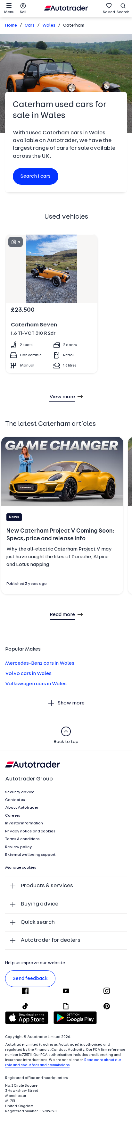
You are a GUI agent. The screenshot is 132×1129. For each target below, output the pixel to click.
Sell (23, 12)
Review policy (18, 847)
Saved (109, 12)
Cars (30, 25)
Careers (12, 816)
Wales (48, 25)
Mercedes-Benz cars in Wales (39, 663)
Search (123, 12)
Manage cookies (20, 868)
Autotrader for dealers (50, 940)
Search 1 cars (36, 176)
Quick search (38, 922)
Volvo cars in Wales (28, 673)
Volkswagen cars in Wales (36, 684)
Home (11, 25)
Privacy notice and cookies (30, 831)
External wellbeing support (30, 855)
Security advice (20, 792)
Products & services (47, 886)
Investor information (24, 823)
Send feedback (30, 978)
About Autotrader (21, 808)
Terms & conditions (22, 839)
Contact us (15, 800)
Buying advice (39, 904)
